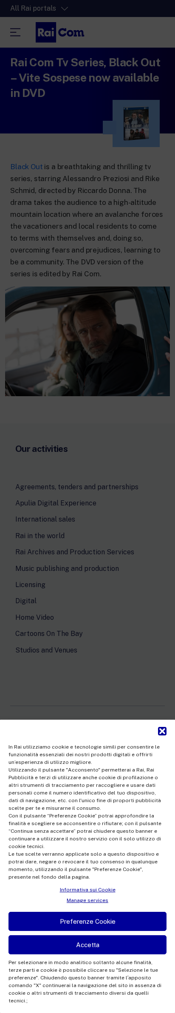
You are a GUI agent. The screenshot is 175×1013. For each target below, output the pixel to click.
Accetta (87, 944)
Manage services (87, 900)
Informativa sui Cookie (88, 889)
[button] (162, 730)
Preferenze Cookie (88, 921)
